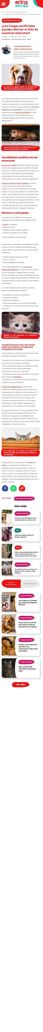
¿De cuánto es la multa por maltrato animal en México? (28, 602)
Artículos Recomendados (11, 583)
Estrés (5, 224)
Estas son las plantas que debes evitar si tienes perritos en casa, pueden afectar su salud (26, 554)
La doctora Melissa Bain (11, 387)
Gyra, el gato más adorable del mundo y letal (27, 669)
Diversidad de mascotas (12, 20)
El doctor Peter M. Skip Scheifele (15, 183)
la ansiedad (17, 377)
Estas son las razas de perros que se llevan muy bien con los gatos (28, 624)
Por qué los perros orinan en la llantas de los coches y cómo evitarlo (26, 571)
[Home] (21, 4)
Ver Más (20, 685)
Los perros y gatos (9, 165)
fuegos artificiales (22, 112)
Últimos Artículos (30, 583)
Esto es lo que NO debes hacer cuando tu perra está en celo (26, 519)
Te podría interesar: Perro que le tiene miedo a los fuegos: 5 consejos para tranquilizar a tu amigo (18, 347)
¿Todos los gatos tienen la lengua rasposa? (24, 536)
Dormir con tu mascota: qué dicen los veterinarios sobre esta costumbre (28, 647)
